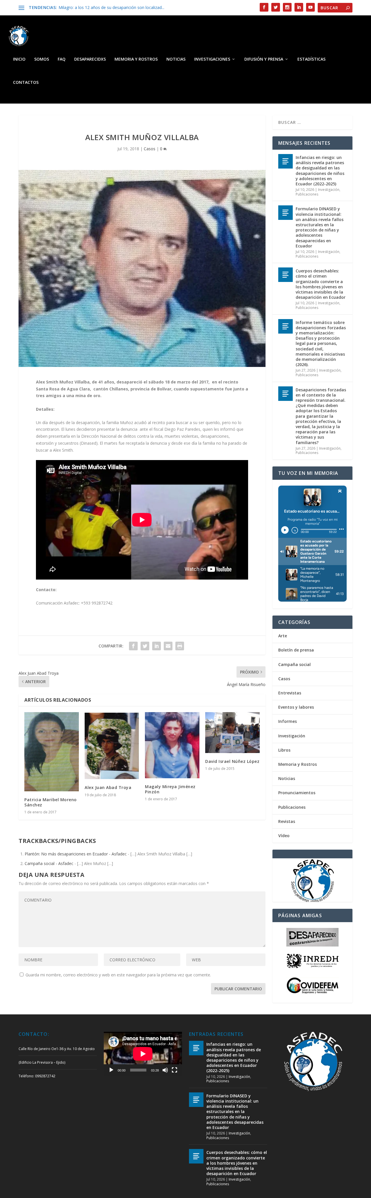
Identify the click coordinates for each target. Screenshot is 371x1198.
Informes (287, 721)
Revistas (286, 821)
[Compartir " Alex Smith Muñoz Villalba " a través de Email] (168, 646)
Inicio (19, 59)
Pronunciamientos (296, 792)
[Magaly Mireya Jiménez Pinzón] (172, 745)
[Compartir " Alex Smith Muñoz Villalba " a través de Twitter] (145, 646)
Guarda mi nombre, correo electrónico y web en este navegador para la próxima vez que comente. (118, 975)
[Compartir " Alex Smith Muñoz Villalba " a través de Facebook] (133, 646)
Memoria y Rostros (136, 59)
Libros (284, 750)
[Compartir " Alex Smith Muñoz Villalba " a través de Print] (180, 646)
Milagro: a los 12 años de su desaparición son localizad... (111, 7)
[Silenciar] (165, 1070)
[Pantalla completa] (174, 1070)
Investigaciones (212, 59)
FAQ (62, 59)
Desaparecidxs (90, 59)
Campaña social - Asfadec (49, 863)
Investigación (328, 189)
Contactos (26, 82)
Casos (149, 148)
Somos (41, 59)
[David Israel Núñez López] (232, 732)
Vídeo (284, 835)
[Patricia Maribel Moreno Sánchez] (51, 751)
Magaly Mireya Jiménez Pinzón (170, 789)
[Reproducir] (111, 1070)
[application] (143, 1054)
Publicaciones (307, 194)
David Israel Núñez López (232, 761)
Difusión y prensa (263, 59)
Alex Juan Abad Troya (108, 787)
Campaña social (294, 664)
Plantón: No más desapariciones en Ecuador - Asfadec (76, 854)
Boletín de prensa (296, 650)
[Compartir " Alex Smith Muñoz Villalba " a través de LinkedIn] (156, 646)
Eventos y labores (296, 707)
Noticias (176, 59)
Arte (282, 635)
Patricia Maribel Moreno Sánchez (50, 802)
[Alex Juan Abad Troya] (112, 745)
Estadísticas (311, 59)
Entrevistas (289, 693)
